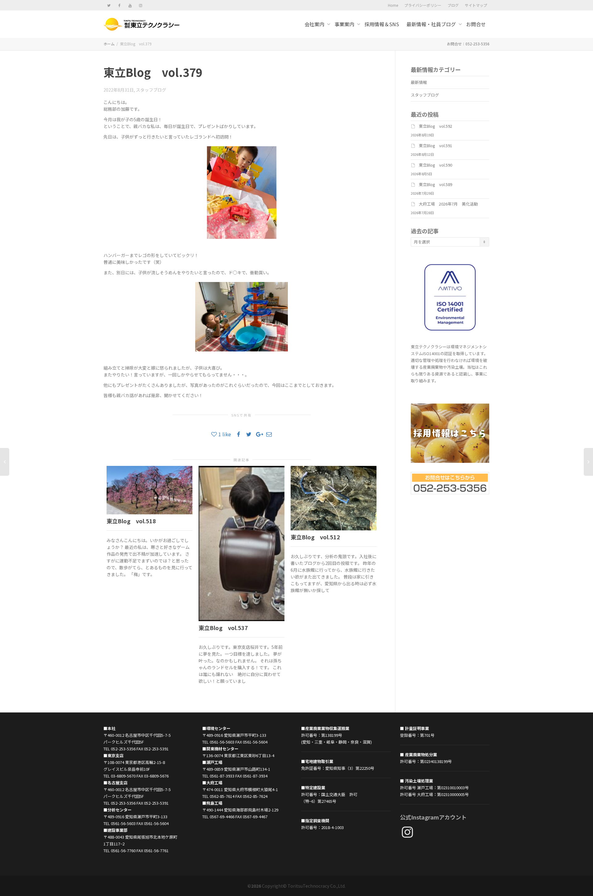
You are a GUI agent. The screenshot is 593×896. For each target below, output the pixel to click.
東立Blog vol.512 (315, 537)
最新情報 (419, 82)
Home (393, 5)
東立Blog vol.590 (435, 165)
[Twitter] (109, 5)
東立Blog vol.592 (435, 126)
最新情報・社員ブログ (431, 24)
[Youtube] (130, 5)
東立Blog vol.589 (435, 184)
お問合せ (476, 24)
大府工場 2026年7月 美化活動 (448, 204)
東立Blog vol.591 (435, 145)
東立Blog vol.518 (131, 521)
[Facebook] (119, 5)
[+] (149, 490)
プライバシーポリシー (422, 5)
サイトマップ (476, 5)
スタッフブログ (151, 90)
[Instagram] (140, 5)
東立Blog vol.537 (223, 628)
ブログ (453, 5)
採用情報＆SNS (381, 24)
